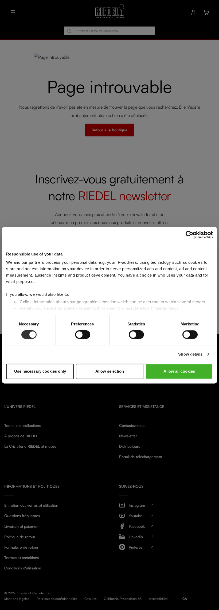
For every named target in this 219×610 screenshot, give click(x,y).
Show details (190, 354)
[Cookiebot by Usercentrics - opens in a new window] (189, 235)
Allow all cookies (179, 371)
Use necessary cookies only (40, 371)
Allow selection (109, 371)
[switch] (82, 334)
